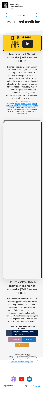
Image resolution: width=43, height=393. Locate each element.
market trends (19, 111)
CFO (28, 356)
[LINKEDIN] (29, 379)
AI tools (17, 103)
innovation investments (13, 109)
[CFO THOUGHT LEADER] (5, 6)
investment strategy (26, 109)
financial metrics (19, 107)
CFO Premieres (25, 354)
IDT (14, 360)
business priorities (26, 103)
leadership (26, 360)
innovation (19, 360)
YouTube (22, 345)
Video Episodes (25, 102)
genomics (9, 360)
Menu (22, 15)
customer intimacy (15, 105)
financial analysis (27, 105)
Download (16, 339)
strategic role (29, 362)
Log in (38, 386)
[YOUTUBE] (21, 379)
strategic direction (22, 113)
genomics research (30, 107)
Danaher (14, 358)
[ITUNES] (13, 379)
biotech (24, 356)
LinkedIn (29, 339)
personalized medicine (29, 111)
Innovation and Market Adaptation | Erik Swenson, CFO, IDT (22, 57)
